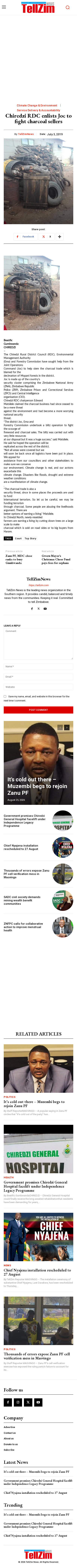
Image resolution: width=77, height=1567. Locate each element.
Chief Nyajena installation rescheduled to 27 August (21, 847)
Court (18, 538)
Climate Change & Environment (37, 105)
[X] (38, 608)
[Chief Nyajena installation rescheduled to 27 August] (62, 847)
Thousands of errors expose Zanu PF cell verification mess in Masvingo (26, 874)
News (7, 1265)
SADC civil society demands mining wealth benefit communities (22, 900)
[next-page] (67, 727)
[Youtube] (45, 608)
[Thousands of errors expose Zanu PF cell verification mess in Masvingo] (62, 874)
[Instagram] (18, 1402)
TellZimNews (26, 134)
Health (9, 1177)
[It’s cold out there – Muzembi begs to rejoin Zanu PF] (38, 763)
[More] (60, 236)
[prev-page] (60, 727)
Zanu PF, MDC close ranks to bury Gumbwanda (19, 559)
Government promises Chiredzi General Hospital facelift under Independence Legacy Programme (25, 821)
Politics (9, 1097)
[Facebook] (32, 608)
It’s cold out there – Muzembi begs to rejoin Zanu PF (37, 786)
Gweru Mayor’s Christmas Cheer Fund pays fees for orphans (56, 559)
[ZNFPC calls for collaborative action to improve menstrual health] (62, 927)
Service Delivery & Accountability (38, 110)
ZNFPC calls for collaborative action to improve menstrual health (23, 927)
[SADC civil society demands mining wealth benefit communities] (62, 900)
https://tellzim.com (38, 585)
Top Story (30, 538)
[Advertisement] (38, 55)
